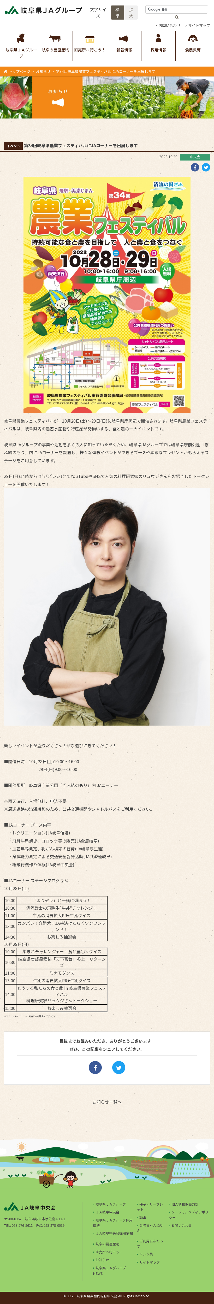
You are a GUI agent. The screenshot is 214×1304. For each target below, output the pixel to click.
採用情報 (158, 49)
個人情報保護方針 (185, 1204)
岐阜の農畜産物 (55, 49)
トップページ (20, 71)
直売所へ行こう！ (89, 49)
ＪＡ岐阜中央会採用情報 (114, 1233)
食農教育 (193, 49)
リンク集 (146, 1254)
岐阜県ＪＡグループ (21, 52)
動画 (142, 1217)
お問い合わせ (169, 25)
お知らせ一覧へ (107, 1102)
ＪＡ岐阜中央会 (107, 1212)
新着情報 (124, 49)
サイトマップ (199, 25)
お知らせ (43, 71)
